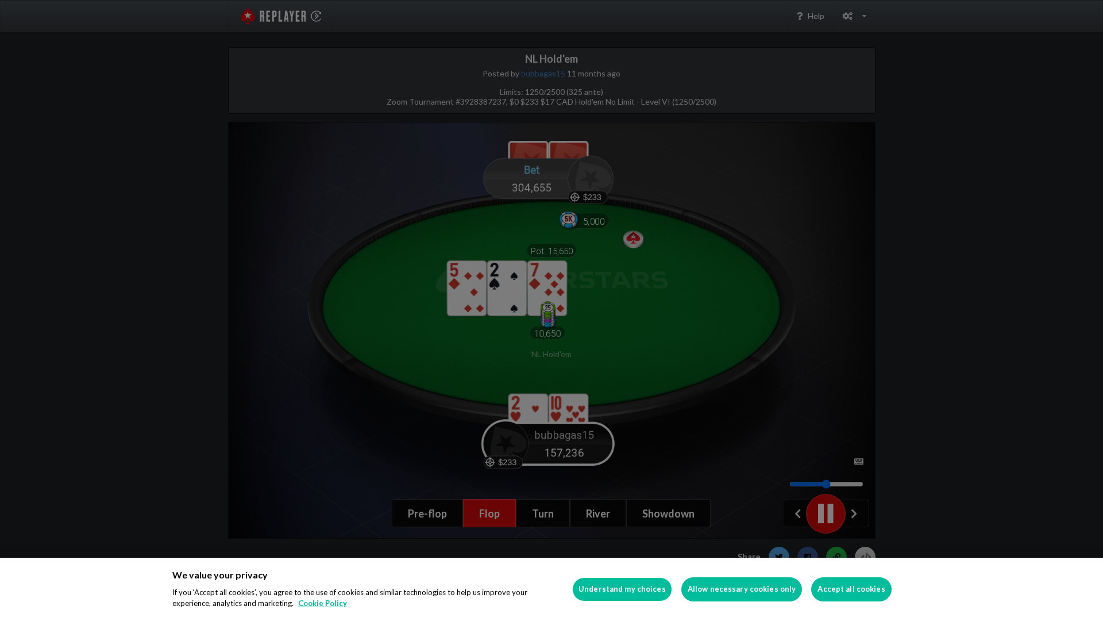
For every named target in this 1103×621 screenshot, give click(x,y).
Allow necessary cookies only (742, 588)
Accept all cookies (851, 588)
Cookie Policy (322, 603)
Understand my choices (622, 588)
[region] (551, 589)
